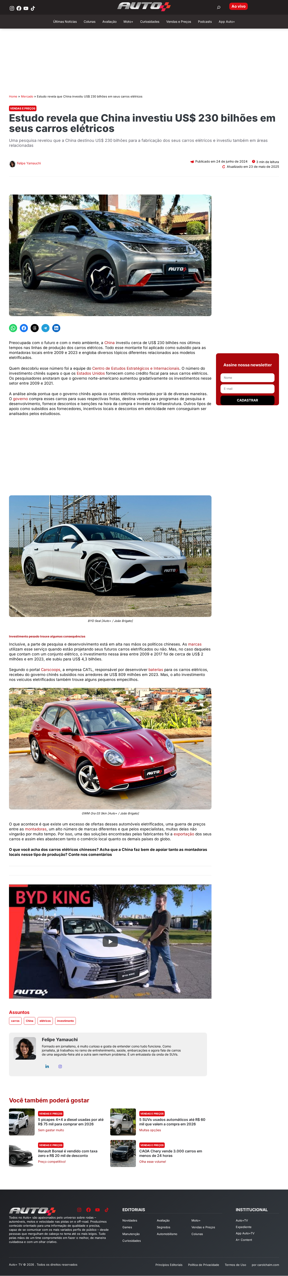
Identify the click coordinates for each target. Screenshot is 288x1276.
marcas (195, 644)
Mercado (27, 96)
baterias (155, 669)
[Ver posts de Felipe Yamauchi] (12, 164)
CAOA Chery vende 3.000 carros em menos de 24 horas (170, 1153)
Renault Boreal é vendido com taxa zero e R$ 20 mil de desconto (67, 1153)
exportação (184, 834)
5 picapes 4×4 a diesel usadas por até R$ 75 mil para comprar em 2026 (71, 1121)
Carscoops (50, 669)
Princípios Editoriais (168, 1265)
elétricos (45, 1020)
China (109, 342)
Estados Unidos (91, 373)
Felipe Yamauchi (29, 163)
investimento (65, 1020)
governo (20, 399)
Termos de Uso (235, 1265)
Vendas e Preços (22, 108)
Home (13, 96)
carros (15, 1020)
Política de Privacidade (203, 1265)
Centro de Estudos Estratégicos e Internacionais (135, 368)
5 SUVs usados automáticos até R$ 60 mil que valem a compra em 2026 (172, 1121)
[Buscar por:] (219, 7)
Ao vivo (238, 6)
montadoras (36, 829)
